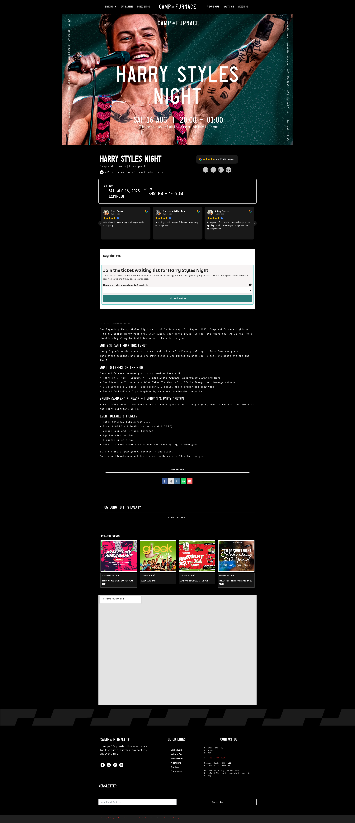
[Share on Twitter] (214, 170)
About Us (176, 762)
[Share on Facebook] (206, 170)
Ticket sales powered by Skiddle (115, 323)
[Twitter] (109, 765)
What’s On (229, 6)
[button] (217, 159)
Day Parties (127, 6)
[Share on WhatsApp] (183, 481)
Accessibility (124, 818)
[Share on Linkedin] (221, 170)
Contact (175, 767)
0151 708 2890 (217, 758)
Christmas (176, 771)
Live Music (110, 6)
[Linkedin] (177, 481)
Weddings (243, 6)
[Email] (189, 481)
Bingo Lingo (143, 6)
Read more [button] (212, 235)
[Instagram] (121, 765)
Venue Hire (213, 6)
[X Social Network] (171, 481)
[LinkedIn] (115, 765)
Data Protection (142, 818)
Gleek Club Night (148, 580)
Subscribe (217, 802)
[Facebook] (103, 765)
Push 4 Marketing (171, 818)
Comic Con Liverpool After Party (195, 580)
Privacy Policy (107, 818)
